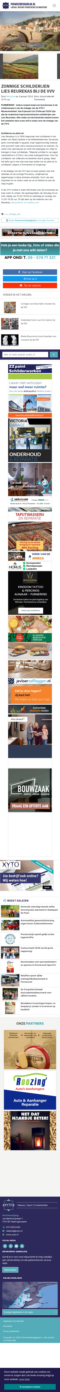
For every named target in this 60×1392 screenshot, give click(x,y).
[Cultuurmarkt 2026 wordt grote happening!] (10, 952)
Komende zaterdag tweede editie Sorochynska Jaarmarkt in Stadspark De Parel (39, 909)
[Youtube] (16, 1246)
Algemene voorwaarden (13, 1321)
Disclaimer (7, 1326)
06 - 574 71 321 (42, 257)
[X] (11, 1246)
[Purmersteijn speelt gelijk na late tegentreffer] (10, 939)
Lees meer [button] (24, 1379)
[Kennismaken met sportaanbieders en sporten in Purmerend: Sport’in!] (10, 966)
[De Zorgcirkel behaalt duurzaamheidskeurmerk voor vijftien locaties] (10, 994)
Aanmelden (10, 1269)
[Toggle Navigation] (54, 5)
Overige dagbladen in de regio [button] (18, 1312)
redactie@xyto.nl (14, 1231)
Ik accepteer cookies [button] (30, 1387)
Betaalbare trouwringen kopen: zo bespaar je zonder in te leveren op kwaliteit (38, 1006)
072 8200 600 (13, 1227)
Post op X (31, 278)
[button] (1, 66)
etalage (12, 214)
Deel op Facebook (32, 272)
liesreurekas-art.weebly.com (25, 202)
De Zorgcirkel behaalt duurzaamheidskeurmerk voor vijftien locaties (36, 992)
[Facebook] (5, 1246)
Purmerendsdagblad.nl (23, 4)
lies (19, 214)
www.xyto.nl (12, 1234)
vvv (6, 214)
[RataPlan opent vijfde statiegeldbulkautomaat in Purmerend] (10, 980)
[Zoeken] (54, 354)
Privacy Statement (11, 1331)
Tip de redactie (32, 285)
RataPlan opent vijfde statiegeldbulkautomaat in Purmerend (34, 978)
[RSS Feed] (22, 1246)
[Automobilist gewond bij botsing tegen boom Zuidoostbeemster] (10, 925)
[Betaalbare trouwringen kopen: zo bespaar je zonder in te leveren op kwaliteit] (10, 1008)
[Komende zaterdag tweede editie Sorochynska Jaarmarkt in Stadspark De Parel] (10, 911)
